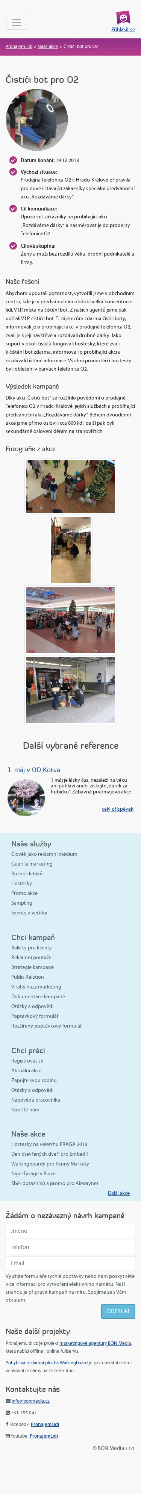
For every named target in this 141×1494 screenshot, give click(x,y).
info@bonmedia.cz (31, 1401)
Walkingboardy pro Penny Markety (50, 1164)
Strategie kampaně (32, 967)
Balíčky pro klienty (31, 948)
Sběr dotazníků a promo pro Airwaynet (55, 1183)
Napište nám (25, 1109)
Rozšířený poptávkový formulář (46, 1026)
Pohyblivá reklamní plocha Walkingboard (47, 1363)
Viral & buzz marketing (36, 987)
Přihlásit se (123, 29)
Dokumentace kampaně (38, 996)
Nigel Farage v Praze (33, 1173)
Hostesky (21, 883)
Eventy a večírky (29, 913)
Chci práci (28, 1050)
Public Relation (27, 977)
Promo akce (24, 893)
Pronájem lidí (19, 47)
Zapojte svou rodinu (34, 1080)
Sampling (21, 903)
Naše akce (48, 47)
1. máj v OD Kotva (34, 769)
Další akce (119, 1193)
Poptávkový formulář (35, 1016)
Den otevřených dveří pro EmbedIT (50, 1154)
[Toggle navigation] (16, 22)
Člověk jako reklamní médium (44, 854)
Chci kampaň (33, 937)
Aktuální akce (26, 1070)
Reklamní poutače (31, 957)
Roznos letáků (27, 873)
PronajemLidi (45, 1424)
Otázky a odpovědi (32, 1006)
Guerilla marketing (32, 864)
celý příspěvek (117, 809)
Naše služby (31, 843)
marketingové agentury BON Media (95, 1343)
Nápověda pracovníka (35, 1100)
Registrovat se (27, 1061)
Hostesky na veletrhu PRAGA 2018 (49, 1144)
